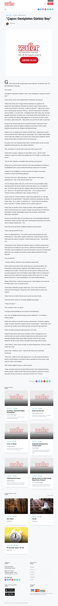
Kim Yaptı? (10, 519)
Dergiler (32, 569)
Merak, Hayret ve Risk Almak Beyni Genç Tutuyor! (41, 479)
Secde (34, 519)
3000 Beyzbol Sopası (14, 478)
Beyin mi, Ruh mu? (38, 411)
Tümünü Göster (50, 495)
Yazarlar (32, 572)
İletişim (31, 579)
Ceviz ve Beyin (11, 444)
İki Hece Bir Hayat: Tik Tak (15, 548)
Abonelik (32, 574)
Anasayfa (32, 567)
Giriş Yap (50, 3)
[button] (5, 9)
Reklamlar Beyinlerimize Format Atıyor (40, 444)
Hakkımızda (32, 577)
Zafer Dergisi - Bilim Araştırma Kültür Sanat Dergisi (18, 602)
